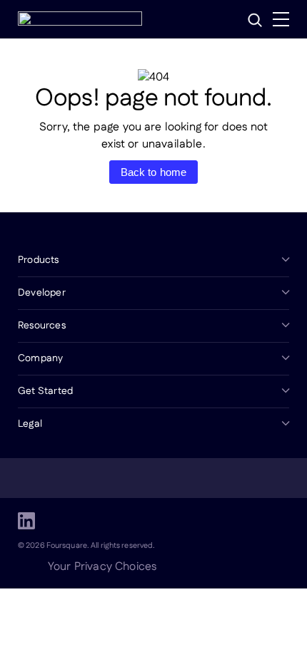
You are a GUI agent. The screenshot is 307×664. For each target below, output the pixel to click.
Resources (42, 325)
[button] (255, 20)
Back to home (154, 172)
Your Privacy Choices (102, 567)
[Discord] (95, 520)
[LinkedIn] (26, 520)
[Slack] (163, 520)
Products (38, 260)
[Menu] (281, 19)
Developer (42, 293)
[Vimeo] (129, 520)
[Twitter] (60, 520)
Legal (30, 424)
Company (40, 358)
